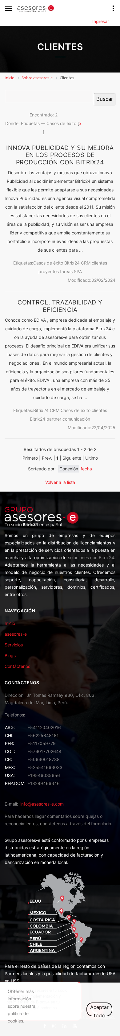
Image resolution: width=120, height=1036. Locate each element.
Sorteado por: (42, 468)
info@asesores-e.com (42, 803)
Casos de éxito (48, 262)
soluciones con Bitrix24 (91, 557)
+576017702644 (44, 751)
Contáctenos (17, 666)
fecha (86, 468)
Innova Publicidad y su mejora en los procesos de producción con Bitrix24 (60, 155)
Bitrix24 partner (45, 419)
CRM (85, 262)
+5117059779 (41, 743)
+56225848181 (43, 735)
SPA (78, 271)
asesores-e (16, 634)
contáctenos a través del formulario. (76, 823)
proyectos (48, 271)
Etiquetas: (23, 262)
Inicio (10, 623)
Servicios (14, 644)
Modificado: (79, 280)
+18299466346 (43, 783)
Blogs (10, 655)
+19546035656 (43, 775)
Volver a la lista (60, 482)
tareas (66, 271)
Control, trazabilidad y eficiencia (60, 306)
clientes (99, 262)
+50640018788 (43, 759)
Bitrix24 (72, 262)
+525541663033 (44, 767)
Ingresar (100, 21)
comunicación (76, 419)
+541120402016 (44, 727)
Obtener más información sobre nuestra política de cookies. (21, 1006)
